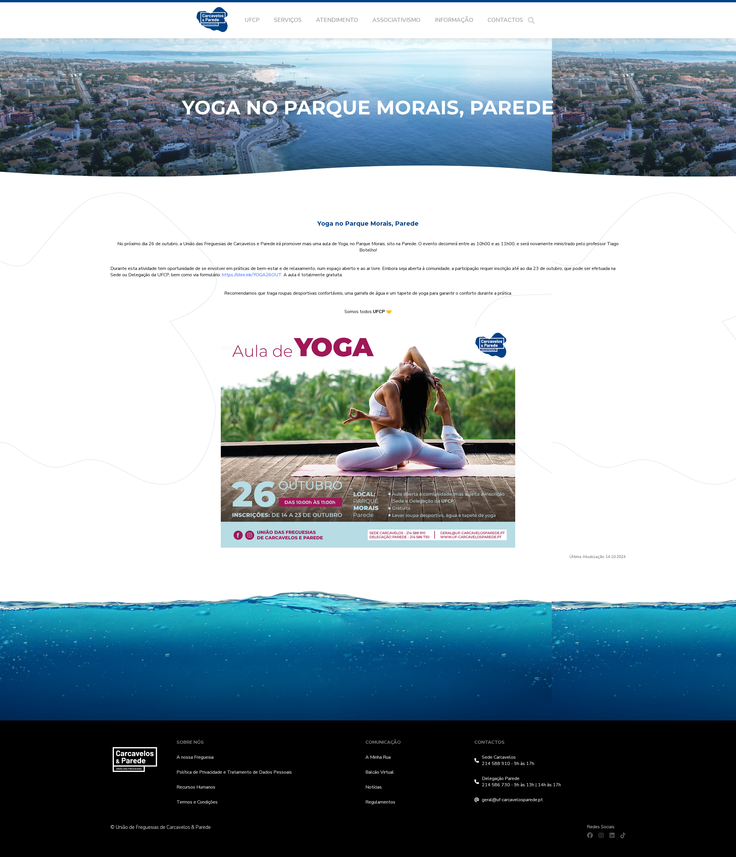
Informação (454, 20)
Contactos (505, 20)
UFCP (252, 20)
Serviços (288, 20)
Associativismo (396, 20)
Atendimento (337, 20)
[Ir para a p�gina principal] (217, 20)
